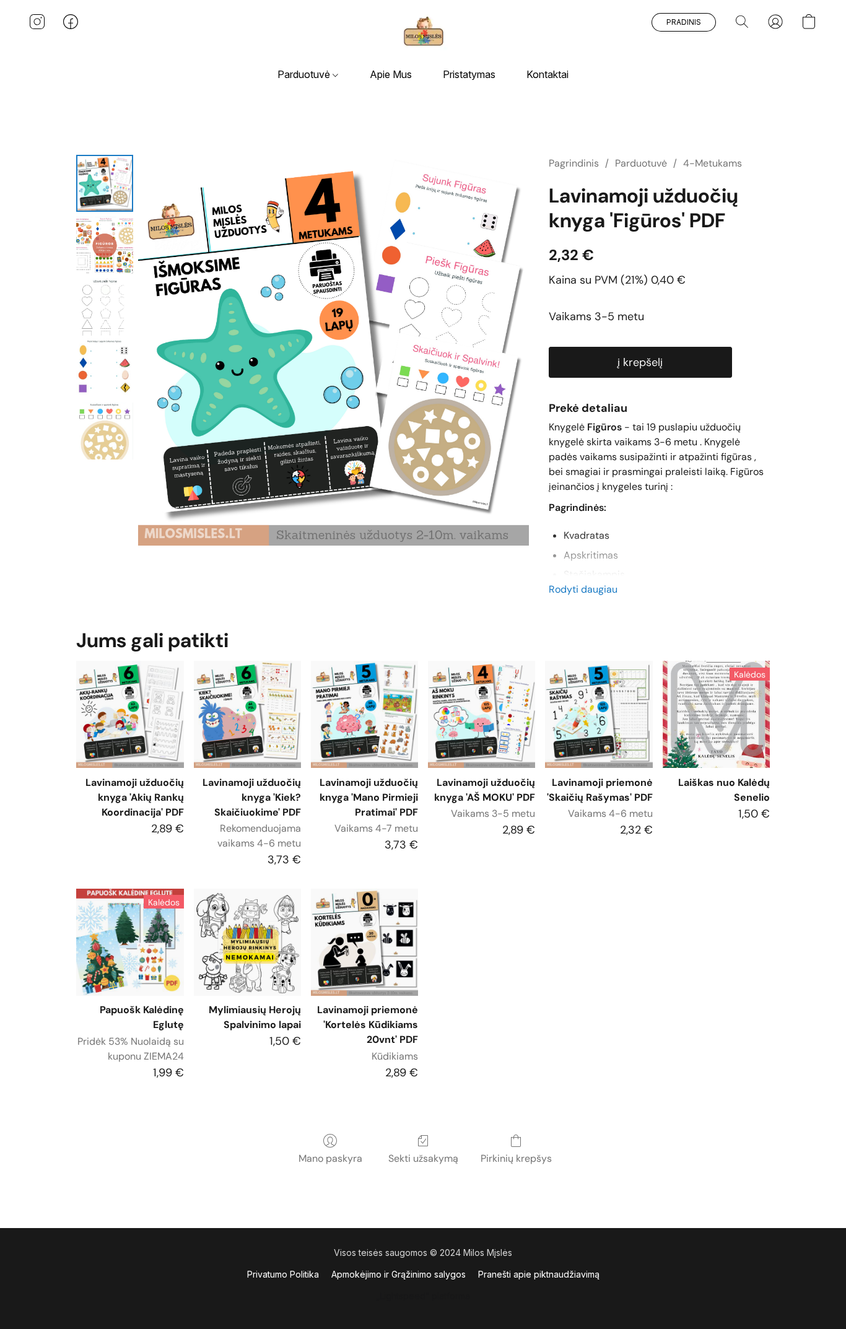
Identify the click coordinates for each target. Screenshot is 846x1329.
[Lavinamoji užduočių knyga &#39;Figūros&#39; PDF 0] (104, 183)
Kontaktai (547, 74)
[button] (423, 34)
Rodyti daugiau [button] (583, 589)
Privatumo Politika (283, 1274)
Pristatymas (469, 74)
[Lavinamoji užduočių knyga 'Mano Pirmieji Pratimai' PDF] (364, 714)
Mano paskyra (330, 1158)
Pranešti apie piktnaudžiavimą (539, 1274)
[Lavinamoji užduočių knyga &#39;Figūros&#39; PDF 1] (104, 245)
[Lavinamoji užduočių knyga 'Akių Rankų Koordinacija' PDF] (129, 714)
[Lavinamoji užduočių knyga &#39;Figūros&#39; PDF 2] (104, 307)
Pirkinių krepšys (516, 1158)
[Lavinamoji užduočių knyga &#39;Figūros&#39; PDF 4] (104, 431)
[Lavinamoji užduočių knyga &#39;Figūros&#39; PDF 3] (104, 369)
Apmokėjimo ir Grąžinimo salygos (398, 1274)
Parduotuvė (305, 74)
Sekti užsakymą (423, 1158)
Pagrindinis (574, 163)
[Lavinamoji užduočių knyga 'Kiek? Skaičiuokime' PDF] (247, 714)
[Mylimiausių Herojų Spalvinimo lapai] (247, 942)
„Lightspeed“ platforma (423, 1296)
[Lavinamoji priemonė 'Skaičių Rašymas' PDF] (598, 714)
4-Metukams (712, 163)
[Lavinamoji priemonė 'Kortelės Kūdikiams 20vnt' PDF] (364, 942)
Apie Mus (391, 74)
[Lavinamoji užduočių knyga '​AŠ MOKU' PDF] (481, 714)
